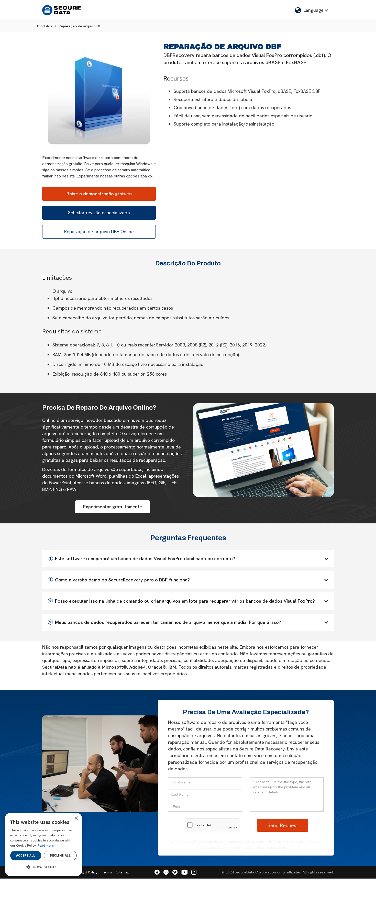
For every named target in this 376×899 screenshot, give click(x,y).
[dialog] (43, 844)
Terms (107, 872)
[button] (312, 10)
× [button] (76, 818)
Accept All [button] (25, 855)
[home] (61, 10)
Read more (46, 845)
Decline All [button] (60, 855)
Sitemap (122, 872)
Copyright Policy (84, 872)
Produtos (44, 26)
